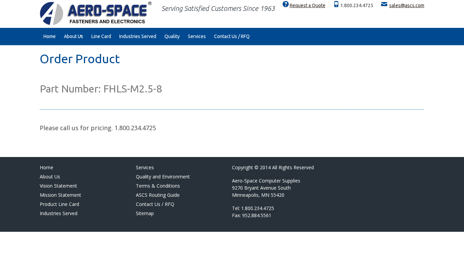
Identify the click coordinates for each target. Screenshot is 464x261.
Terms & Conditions (158, 185)
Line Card (101, 36)
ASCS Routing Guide (158, 195)
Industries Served (137, 36)
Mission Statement (60, 195)
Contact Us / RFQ (232, 36)
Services (197, 36)
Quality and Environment (163, 176)
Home (49, 36)
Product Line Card (59, 204)
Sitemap (145, 213)
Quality (172, 36)
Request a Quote (307, 5)
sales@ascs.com (406, 5)
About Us (73, 36)
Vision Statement (58, 185)
